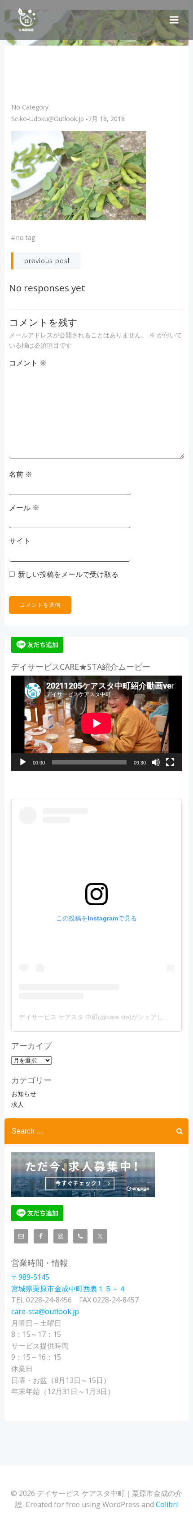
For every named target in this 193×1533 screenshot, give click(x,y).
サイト (20, 541)
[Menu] (174, 20)
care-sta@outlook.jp (45, 1311)
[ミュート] (155, 762)
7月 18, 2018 (106, 118)
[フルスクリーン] (170, 762)
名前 (20, 474)
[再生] (22, 762)
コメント (28, 363)
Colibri (167, 1504)
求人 (17, 1104)
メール (24, 507)
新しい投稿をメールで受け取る (68, 574)
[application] (96, 723)
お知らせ (23, 1093)
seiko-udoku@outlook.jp (47, 118)
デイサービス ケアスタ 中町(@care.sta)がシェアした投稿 (100, 1017)
